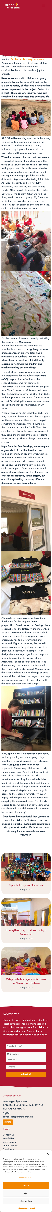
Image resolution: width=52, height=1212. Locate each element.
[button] (47, 1153)
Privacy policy (23, 1208)
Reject (26, 1193)
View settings (26, 1201)
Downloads (8, 1149)
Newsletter (8, 1138)
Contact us (8, 1135)
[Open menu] (43, 6)
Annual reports (10, 1146)
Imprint (32, 1208)
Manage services (25, 1177)
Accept (26, 1186)
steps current (10, 1142)
